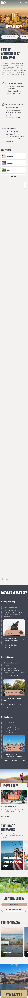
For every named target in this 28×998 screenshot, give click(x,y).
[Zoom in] (25, 183)
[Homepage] (3, 3)
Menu (22, 3)
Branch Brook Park (10, 761)
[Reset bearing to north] (25, 187)
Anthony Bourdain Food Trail (12, 699)
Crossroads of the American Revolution (10, 640)
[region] (14, 381)
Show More (13, 177)
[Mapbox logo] (5, 579)
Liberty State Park (9, 723)
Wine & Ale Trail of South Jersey (12, 706)
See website (13, 904)
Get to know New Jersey (15, 909)
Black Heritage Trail (10, 607)
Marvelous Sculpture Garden (10, 664)
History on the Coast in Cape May (11, 646)
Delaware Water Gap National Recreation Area (12, 755)
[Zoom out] (25, 185)
